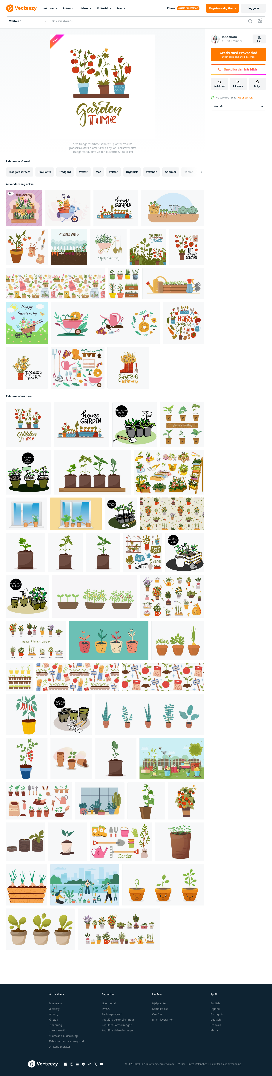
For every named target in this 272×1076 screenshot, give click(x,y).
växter (83, 172)
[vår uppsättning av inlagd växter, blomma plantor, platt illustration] (94, 596)
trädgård (65, 172)
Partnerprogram (112, 1014)
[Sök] (250, 21)
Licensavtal (109, 1003)
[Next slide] (199, 172)
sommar (170, 172)
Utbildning (55, 1025)
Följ (259, 41)
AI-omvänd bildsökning (63, 1036)
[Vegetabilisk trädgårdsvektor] (69, 247)
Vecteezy (54, 1009)
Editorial (102, 8)
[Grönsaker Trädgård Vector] (172, 208)
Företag (53, 1019)
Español (215, 1009)
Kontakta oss (160, 1009)
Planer (171, 8)
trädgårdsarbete (19, 172)
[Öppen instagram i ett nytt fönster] (71, 1064)
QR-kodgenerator (59, 1046)
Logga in (253, 8)
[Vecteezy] (21, 8)
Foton (67, 8)
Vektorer (48, 8)
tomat (189, 172)
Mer (119, 8)
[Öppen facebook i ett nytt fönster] (65, 1064)
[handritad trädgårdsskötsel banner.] (108, 247)
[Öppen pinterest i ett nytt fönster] (83, 1064)
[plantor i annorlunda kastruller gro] (19, 677)
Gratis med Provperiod (238, 55)
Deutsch (215, 1019)
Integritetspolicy (197, 1064)
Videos (84, 8)
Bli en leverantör (162, 1019)
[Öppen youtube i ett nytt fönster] (101, 1064)
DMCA (106, 1009)
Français (215, 1025)
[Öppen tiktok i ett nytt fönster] (89, 1064)
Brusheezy (55, 1003)
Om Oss (157, 1014)
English (215, 1003)
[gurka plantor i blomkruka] (146, 800)
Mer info (218, 106)
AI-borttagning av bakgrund (66, 1041)
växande (151, 172)
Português (216, 1014)
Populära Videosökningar (117, 1030)
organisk (132, 172)
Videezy (53, 1014)
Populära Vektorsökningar (118, 1019)
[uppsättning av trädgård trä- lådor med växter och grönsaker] (169, 472)
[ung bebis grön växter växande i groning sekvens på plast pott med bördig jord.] (163, 884)
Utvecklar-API (57, 1030)
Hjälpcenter (159, 1003)
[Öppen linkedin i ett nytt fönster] (77, 1064)
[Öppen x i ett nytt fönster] (95, 1064)
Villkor (181, 1064)
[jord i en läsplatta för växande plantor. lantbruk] (25, 841)
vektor (113, 172)
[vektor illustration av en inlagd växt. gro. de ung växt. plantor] (67, 841)
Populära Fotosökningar (117, 1025)
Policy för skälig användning (225, 1064)
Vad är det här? (245, 97)
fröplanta (45, 172)
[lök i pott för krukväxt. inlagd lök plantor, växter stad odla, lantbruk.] (26, 884)
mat (98, 172)
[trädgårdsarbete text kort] (24, 208)
